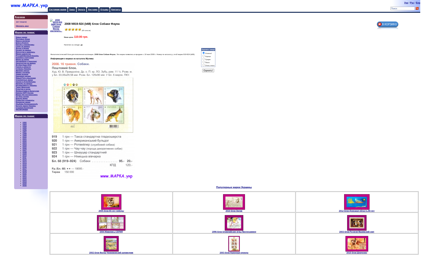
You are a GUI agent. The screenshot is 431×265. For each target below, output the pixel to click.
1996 (25, 130)
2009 (25, 154)
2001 (25, 139)
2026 (25, 185)
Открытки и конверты (25, 100)
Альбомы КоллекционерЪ (27, 104)
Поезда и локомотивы (25, 45)
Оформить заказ (22, 26)
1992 (25, 122)
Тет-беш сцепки (22, 96)
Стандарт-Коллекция (24, 108)
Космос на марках (23, 50)
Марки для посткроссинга (27, 95)
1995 (25, 128)
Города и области (23, 67)
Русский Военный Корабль (27, 56)
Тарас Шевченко (23, 87)
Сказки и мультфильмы (26, 82)
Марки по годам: (25, 116)
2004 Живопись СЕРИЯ (111, 232)
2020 (25, 174)
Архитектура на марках (26, 63)
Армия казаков (22, 74)
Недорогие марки (23, 102)
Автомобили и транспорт (26, 61)
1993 (25, 124)
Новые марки (21, 37)
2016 (25, 167)
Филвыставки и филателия (27, 91)
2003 (25, 143)
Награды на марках (24, 83)
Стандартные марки (24, 80)
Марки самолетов (23, 54)
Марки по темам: (25, 32)
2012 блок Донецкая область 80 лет (357, 211)
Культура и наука (23, 89)
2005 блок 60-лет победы (111, 211)
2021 (25, 176)
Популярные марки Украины (234, 187)
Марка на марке (22, 59)
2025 (25, 184)
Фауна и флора (22, 48)
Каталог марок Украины (26, 106)
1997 (25, 132)
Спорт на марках (23, 46)
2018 (25, 171)
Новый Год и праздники (26, 78)
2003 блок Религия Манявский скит (356, 232)
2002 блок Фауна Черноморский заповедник (111, 253)
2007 (25, 150)
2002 (25, 141)
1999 (25, 135)
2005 (25, 147)
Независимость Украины (26, 85)
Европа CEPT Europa (25, 93)
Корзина (20, 17)
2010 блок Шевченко (356, 253)
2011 (24, 158)
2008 (25, 152)
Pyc (412, 3)
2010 (25, 156)
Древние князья (22, 70)
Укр (406, 3)
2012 (25, 159)
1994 (25, 126)
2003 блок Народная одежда (234, 253)
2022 (25, 178)
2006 (25, 148)
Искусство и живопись (25, 52)
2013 (25, 161)
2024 (25, 182)
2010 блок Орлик (234, 211)
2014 (25, 163)
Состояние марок (57, 9)
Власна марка (22, 98)
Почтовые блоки (23, 39)
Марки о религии (23, 72)
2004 (25, 145)
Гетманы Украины (23, 69)
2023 (25, 180)
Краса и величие (23, 41)
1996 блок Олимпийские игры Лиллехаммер (234, 232)
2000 (25, 137)
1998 (25, 134)
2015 (25, 165)
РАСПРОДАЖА (22, 109)
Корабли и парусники (25, 57)
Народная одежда (23, 76)
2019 (25, 172)
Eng (418, 3)
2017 (25, 169)
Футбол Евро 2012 (23, 65)
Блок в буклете (22, 43)
